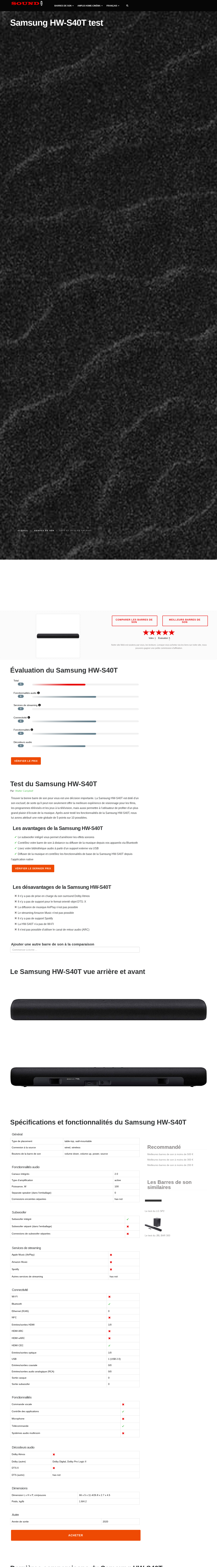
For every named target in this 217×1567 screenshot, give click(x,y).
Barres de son (63, 6)
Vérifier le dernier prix (33, 868)
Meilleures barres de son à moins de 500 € (170, 1154)
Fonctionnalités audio (25, 693)
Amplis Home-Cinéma (89, 6)
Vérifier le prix (26, 761)
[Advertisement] (108, 585)
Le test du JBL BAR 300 (157, 1235)
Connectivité (20, 717)
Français (111, 6)
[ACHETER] (75, 1538)
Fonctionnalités (22, 729)
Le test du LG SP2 (154, 1211)
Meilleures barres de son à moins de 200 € (170, 1165)
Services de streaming (25, 705)
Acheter (75, 1535)
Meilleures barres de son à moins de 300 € (170, 1159)
